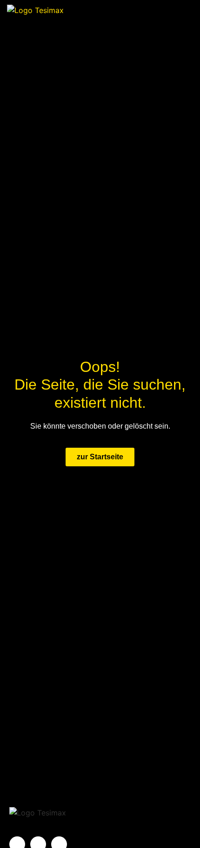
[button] (188, 13)
